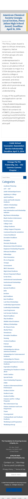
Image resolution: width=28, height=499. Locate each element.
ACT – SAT (7, 189)
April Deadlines (9, 197)
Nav (25, 498)
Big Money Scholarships (11, 215)
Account (19, 498)
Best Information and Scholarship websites (15, 211)
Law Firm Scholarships (11, 302)
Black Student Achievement (13, 218)
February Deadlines (10, 251)
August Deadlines (9, 207)
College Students (9, 226)
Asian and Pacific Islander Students (12, 201)
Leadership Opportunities (12, 304)
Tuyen (6, 411)
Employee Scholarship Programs (14, 249)
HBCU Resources (9, 268)
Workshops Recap (9, 424)
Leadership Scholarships (11, 307)
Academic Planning (10, 186)
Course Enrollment (10, 235)
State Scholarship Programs (12, 380)
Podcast (6, 344)
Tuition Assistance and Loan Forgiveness (13, 407)
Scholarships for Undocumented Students (14, 355)
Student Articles (9, 390)
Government (8, 265)
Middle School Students (11, 321)
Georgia (6, 263)
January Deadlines (9, 288)
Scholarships (8, 346)
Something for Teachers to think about (14, 371)
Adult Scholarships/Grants (12, 191)
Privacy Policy (8, 469)
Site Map (20, 462)
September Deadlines (11, 367)
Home (3, 498)
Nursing (6, 338)
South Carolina (8, 374)
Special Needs (8, 377)
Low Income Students (11, 313)
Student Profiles (9, 396)
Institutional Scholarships (12, 282)
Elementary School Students (13, 246)
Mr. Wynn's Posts (9, 327)
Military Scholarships (10, 324)
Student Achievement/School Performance (13, 387)
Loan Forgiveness (9, 310)
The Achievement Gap (11, 404)
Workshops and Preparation (13, 422)
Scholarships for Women (11, 359)
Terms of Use (20, 469)
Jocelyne (6, 293)
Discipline (7, 240)
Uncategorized (8, 414)
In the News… (8, 277)
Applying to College (10, 194)
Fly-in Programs (9, 260)
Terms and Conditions (14, 465)
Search (24, 177)
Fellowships (7, 254)
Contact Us (9, 462)
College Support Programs (12, 229)
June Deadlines (8, 299)
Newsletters (7, 332)
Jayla (5, 291)
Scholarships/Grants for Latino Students (14, 363)
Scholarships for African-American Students (12, 350)
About (8, 498)
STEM (5, 383)
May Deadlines (8, 318)
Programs (14, 498)
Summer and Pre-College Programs (12, 400)
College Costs (8, 223)
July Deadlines (8, 296)
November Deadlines (10, 335)
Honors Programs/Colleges (12, 274)
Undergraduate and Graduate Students (13, 418)
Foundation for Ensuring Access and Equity (14, 5)
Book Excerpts (8, 221)
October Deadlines (10, 341)
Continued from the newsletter (14, 232)
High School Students (11, 271)
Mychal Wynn (8, 330)
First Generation (9, 257)
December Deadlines (10, 237)
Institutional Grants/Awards (13, 279)
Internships (7, 285)
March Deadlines (9, 316)
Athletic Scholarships (10, 205)
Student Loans (8, 393)
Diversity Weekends (10, 243)
